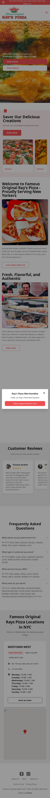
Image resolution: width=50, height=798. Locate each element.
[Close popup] (44, 393)
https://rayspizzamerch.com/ (25, 403)
